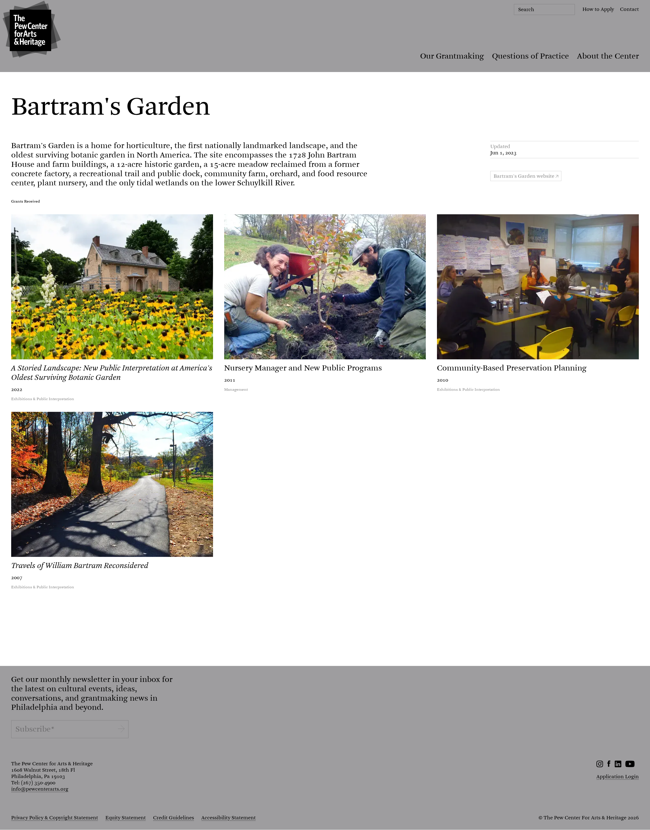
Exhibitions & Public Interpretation (42, 399)
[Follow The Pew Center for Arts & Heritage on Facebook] (609, 765)
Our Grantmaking (452, 56)
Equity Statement (125, 818)
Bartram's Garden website (524, 176)
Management (236, 389)
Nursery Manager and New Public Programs (303, 368)
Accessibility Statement (228, 818)
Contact (629, 9)
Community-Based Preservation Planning (512, 368)
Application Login (617, 776)
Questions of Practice (530, 56)
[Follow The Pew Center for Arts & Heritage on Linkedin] (618, 765)
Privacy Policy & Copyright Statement (54, 818)
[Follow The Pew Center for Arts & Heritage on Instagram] (599, 765)
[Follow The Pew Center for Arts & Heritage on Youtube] (630, 765)
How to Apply (598, 9)
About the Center (608, 56)
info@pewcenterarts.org (39, 789)
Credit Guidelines (173, 818)
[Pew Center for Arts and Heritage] (30, 30)
